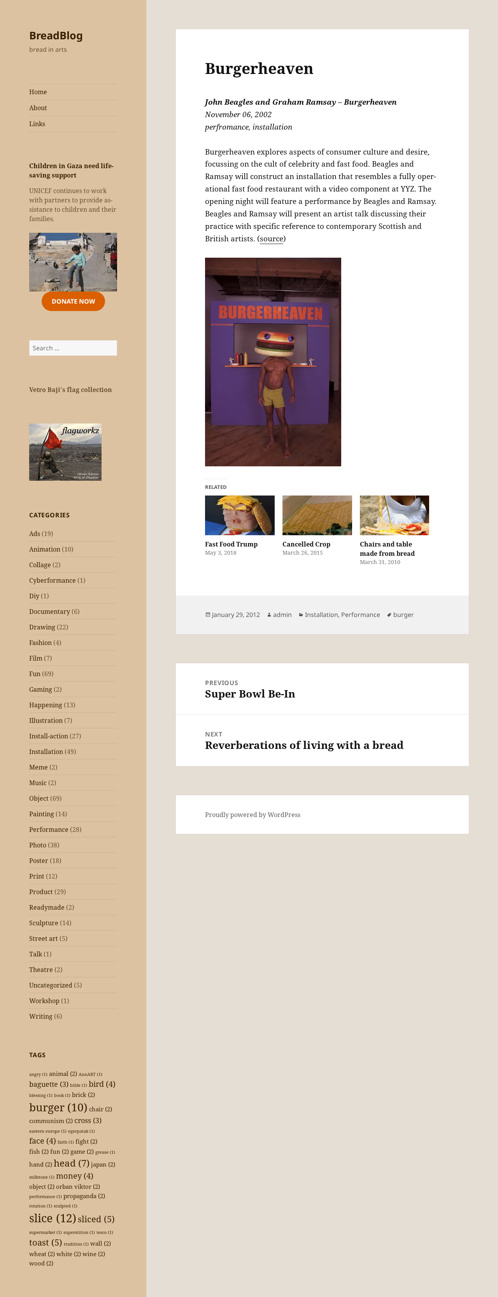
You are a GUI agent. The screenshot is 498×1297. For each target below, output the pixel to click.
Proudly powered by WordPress (252, 814)
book (62, 1095)
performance (45, 1196)
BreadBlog (56, 35)
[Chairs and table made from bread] (395, 515)
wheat (42, 1254)
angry (38, 1074)
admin (282, 614)
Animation (44, 549)
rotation (40, 1206)
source (271, 239)
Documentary (49, 611)
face (42, 1140)
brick (83, 1094)
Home (38, 92)
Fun (34, 674)
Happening (45, 705)
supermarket (45, 1232)
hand (40, 1164)
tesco (104, 1232)
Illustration (46, 720)
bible (78, 1085)
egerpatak (81, 1131)
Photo (37, 845)
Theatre (41, 969)
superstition (79, 1232)
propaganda (84, 1196)
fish (39, 1151)
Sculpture (43, 923)
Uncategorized (50, 985)
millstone (41, 1177)
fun (59, 1151)
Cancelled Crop (306, 544)
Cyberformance (52, 580)
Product (41, 892)
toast (45, 1242)
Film (35, 658)
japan (103, 1164)
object (41, 1186)
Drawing (42, 627)
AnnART (90, 1074)
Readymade (47, 907)
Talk (35, 954)
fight (86, 1141)
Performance (48, 829)
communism (51, 1121)
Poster (38, 860)
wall (100, 1243)
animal (63, 1073)
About (38, 108)
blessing (41, 1095)
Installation (46, 751)
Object (39, 798)
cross (88, 1120)
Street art (43, 938)
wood (41, 1263)
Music (38, 783)
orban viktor (78, 1186)
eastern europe (48, 1131)
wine (93, 1254)
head (71, 1162)
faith (66, 1142)
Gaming (40, 689)
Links (37, 124)
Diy (34, 596)
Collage (40, 565)
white (68, 1254)
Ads (34, 533)
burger (58, 1107)
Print (36, 876)
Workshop (44, 1000)
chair (100, 1109)
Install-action (48, 736)
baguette (48, 1084)
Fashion (40, 642)
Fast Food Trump (231, 544)
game (82, 1151)
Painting (41, 814)
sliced (96, 1219)
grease (105, 1152)
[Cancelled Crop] (317, 515)
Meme (38, 767)
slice (52, 1218)
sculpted (65, 1206)
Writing (41, 1016)
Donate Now (73, 301)
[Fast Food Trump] (240, 515)
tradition (76, 1244)
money (74, 1175)
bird (102, 1084)
